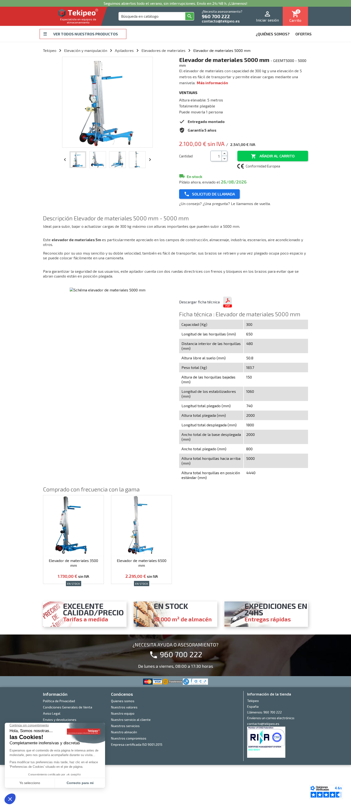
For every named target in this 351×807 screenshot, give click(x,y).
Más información (212, 82)
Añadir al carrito (273, 156)
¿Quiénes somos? (273, 34)
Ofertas (303, 34)
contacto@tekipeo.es (221, 21)
